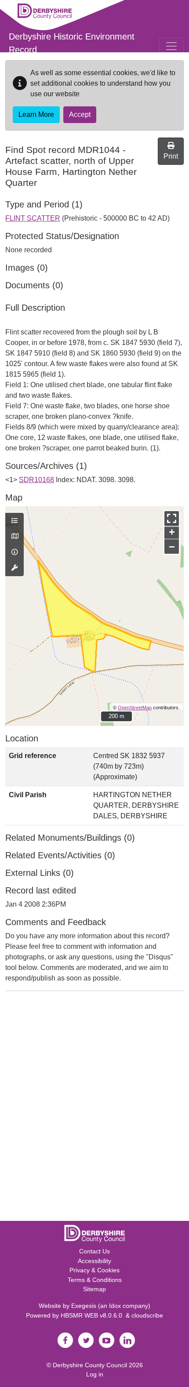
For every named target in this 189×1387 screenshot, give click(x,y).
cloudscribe (147, 1315)
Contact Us (94, 1251)
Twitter (86, 1340)
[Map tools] (14, 568)
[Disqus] (94, 1108)
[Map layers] (14, 521)
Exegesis (83, 1305)
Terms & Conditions (95, 1279)
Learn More (36, 114)
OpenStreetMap (135, 707)
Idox (115, 1305)
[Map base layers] (14, 537)
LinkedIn (127, 1340)
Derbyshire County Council (90, 1365)
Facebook (65, 1340)
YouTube (106, 1340)
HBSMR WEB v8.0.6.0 (93, 1315)
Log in (94, 1374)
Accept (80, 114)
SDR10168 (36, 479)
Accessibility (94, 1260)
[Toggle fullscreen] (171, 518)
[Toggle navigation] (171, 46)
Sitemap (94, 1289)
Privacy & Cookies (94, 1270)
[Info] (14, 552)
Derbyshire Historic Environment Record (71, 43)
